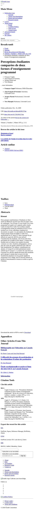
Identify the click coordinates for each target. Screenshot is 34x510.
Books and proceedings (15, 18)
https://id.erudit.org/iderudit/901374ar (15, 111)
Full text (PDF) (9, 150)
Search (3, 38)
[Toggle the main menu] (1, 5)
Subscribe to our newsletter (10, 454)
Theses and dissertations (15, 16)
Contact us (8, 467)
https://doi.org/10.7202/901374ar (14, 114)
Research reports (13, 20)
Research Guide (9, 465)
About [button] (7, 23)
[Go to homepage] (5, 1)
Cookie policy (9, 502)
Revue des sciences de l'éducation (15, 52)
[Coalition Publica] (7, 497)
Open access (12, 28)
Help (6, 462)
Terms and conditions (11, 504)
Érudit (10, 25)
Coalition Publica (13, 27)
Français (7, 33)
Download (27, 332)
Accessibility (8, 463)
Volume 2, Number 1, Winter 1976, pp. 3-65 (18, 53)
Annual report (12, 30)
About (10, 23)
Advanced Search (10, 32)
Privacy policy (9, 501)
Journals (10, 15)
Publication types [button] (10, 13)
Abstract (7, 149)
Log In (7, 21)
